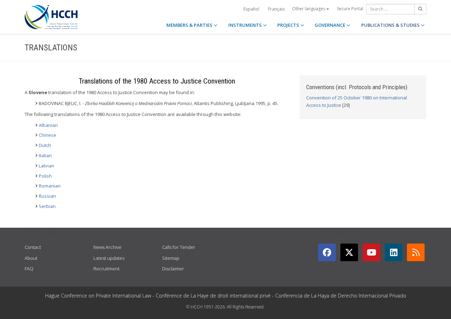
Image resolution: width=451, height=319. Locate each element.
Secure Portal (350, 9)
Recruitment (106, 268)
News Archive (107, 247)
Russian (47, 196)
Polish (45, 176)
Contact (33, 247)
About (31, 258)
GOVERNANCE (330, 25)
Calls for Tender (178, 247)
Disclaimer (173, 268)
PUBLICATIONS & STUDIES (391, 25)
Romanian (50, 186)
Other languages (309, 9)
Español (251, 9)
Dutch (45, 145)
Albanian (48, 125)
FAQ (29, 268)
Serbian (47, 206)
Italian (45, 155)
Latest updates (108, 258)
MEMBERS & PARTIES (190, 25)
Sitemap (170, 258)
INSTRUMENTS (245, 25)
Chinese (47, 135)
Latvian (46, 165)
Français (276, 9)
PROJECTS (288, 25)
